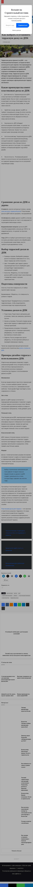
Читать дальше (16, 30)
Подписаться (22, 25)
